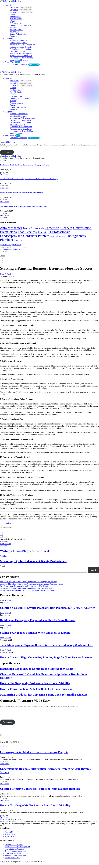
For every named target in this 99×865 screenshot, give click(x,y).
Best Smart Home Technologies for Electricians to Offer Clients (21, 192)
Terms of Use (10, 834)
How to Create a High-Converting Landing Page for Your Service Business (46, 657)
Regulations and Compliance (21, 56)
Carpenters (20, 10)
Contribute (7, 152)
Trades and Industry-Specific (21, 47)
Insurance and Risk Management (22, 45)
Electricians (20, 7)
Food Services (15, 17)
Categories (9, 38)
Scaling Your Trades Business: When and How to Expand (35, 632)
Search (2, 566)
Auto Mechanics (16, 19)
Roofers (18, 240)
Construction (21, 12)
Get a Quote (7, 722)
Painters (13, 27)
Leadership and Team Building (21, 58)
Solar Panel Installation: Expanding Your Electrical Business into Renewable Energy (29, 179)
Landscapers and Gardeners (20, 25)
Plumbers (13, 36)
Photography (14, 32)
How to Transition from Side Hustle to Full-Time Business (36, 688)
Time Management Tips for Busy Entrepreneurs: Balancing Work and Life (46, 645)
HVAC (12, 21)
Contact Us (9, 832)
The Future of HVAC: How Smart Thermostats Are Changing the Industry (25, 165)
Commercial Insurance (24, 64)
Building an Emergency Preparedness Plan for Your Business (37, 620)
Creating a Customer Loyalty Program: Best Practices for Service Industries (47, 607)
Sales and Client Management (21, 53)
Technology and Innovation (20, 49)
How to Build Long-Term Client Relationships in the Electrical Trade (23, 206)
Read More (4, 174)
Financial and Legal (17, 51)
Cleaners (13, 14)
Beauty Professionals (18, 34)
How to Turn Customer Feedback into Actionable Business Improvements (28, 590)
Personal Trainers (16, 30)
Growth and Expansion (18, 43)
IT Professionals (16, 23)
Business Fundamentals (19, 40)
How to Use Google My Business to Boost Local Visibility (35, 683)
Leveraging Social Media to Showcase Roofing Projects (34, 752)
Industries (8, 5)
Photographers (76, 236)
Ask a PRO (12, 62)
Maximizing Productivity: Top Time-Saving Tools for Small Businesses (43, 694)
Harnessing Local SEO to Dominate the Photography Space (37, 668)
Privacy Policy (10, 836)
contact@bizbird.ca (7, 142)
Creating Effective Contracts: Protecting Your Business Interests (40, 788)
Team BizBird (5, 544)
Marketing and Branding (19, 60)
